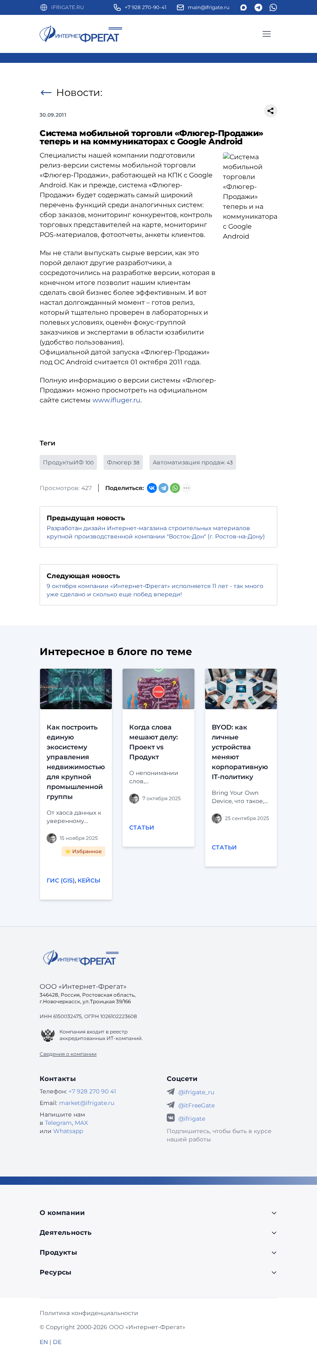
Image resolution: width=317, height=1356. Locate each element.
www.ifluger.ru (116, 400)
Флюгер (123, 462)
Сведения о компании (68, 1054)
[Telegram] (163, 488)
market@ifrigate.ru (86, 1103)
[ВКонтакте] (152, 488)
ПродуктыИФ (68, 462)
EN (44, 1342)
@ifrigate (191, 1118)
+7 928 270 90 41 (92, 1091)
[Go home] (81, 958)
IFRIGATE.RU (67, 7)
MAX (81, 1122)
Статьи (141, 827)
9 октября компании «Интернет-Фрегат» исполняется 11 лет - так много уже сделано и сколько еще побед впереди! (155, 590)
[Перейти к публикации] (76, 689)
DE (57, 1342)
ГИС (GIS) (61, 880)
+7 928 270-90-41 (145, 7)
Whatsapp (68, 1131)
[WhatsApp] (175, 488)
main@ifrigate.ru (208, 7)
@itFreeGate (196, 1105)
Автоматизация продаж (193, 462)
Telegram (58, 1122)
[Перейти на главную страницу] (81, 34)
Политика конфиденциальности (89, 1313)
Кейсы (89, 880)
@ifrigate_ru (196, 1092)
